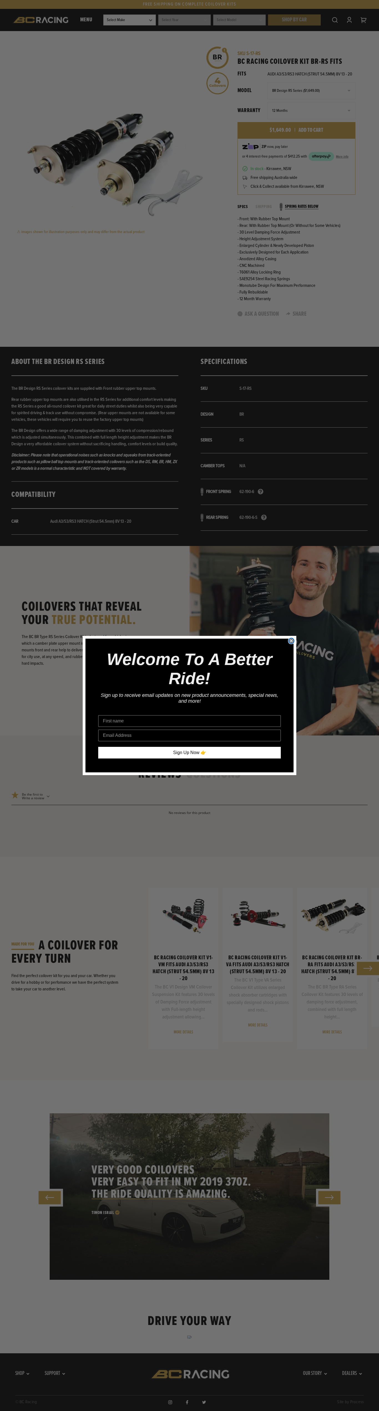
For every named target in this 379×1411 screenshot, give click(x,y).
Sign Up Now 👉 (189, 752)
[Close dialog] (291, 641)
